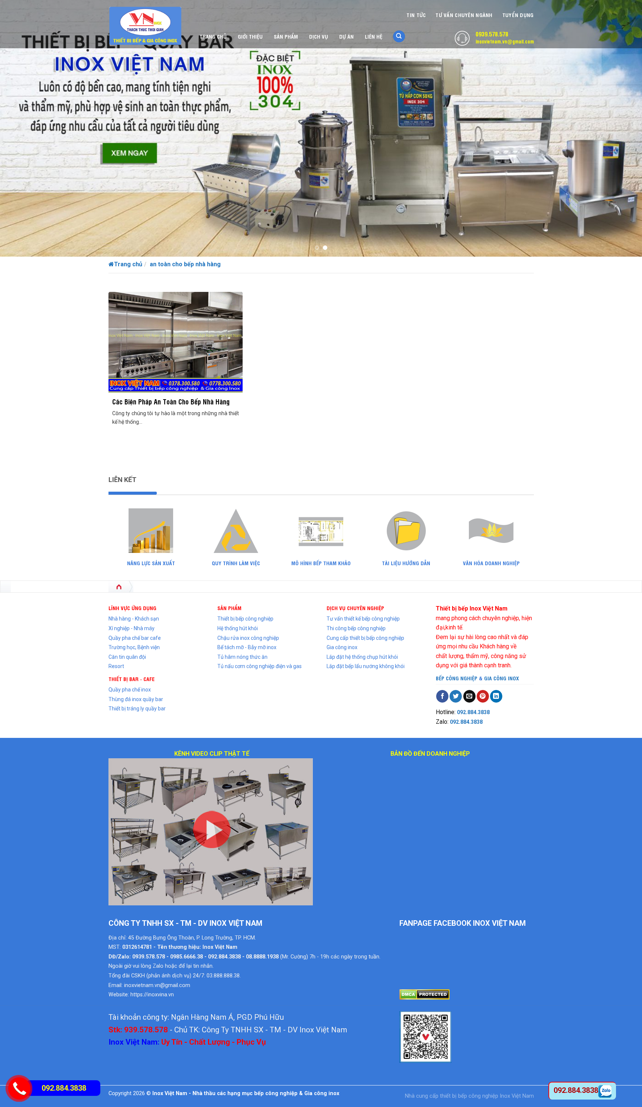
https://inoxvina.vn (152, 995)
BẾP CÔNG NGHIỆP (456, 677)
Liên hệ (373, 36)
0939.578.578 (492, 34)
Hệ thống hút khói (237, 628)
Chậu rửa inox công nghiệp (248, 638)
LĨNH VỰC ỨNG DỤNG (132, 607)
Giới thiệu (250, 36)
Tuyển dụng (518, 14)
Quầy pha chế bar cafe (134, 638)
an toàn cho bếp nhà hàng (185, 264)
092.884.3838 (473, 712)
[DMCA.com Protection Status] (424, 994)
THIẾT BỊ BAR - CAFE (131, 678)
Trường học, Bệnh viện (134, 647)
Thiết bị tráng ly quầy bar (137, 709)
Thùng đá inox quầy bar (135, 699)
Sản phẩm (286, 36)
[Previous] (22, 128)
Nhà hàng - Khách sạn (133, 619)
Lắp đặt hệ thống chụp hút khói (362, 657)
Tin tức (416, 14)
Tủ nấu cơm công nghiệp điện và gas (259, 666)
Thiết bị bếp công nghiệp (245, 619)
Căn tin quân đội (127, 657)
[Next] (619, 128)
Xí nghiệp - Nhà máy (131, 628)
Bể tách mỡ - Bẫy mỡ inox (246, 647)
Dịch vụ (318, 36)
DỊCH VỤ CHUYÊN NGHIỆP (355, 607)
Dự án (346, 36)
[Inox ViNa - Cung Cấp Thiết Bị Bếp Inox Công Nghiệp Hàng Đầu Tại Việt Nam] (145, 26)
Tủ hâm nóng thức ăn (242, 657)
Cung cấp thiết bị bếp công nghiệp (365, 638)
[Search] (399, 36)
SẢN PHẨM (229, 607)
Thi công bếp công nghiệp (356, 628)
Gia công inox (342, 647)
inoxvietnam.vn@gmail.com (505, 41)
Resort (116, 666)
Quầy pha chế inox (129, 690)
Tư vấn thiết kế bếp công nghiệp (363, 619)
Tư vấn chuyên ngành (463, 14)
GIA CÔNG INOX (501, 677)
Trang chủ (213, 36)
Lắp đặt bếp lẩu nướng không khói (366, 666)
